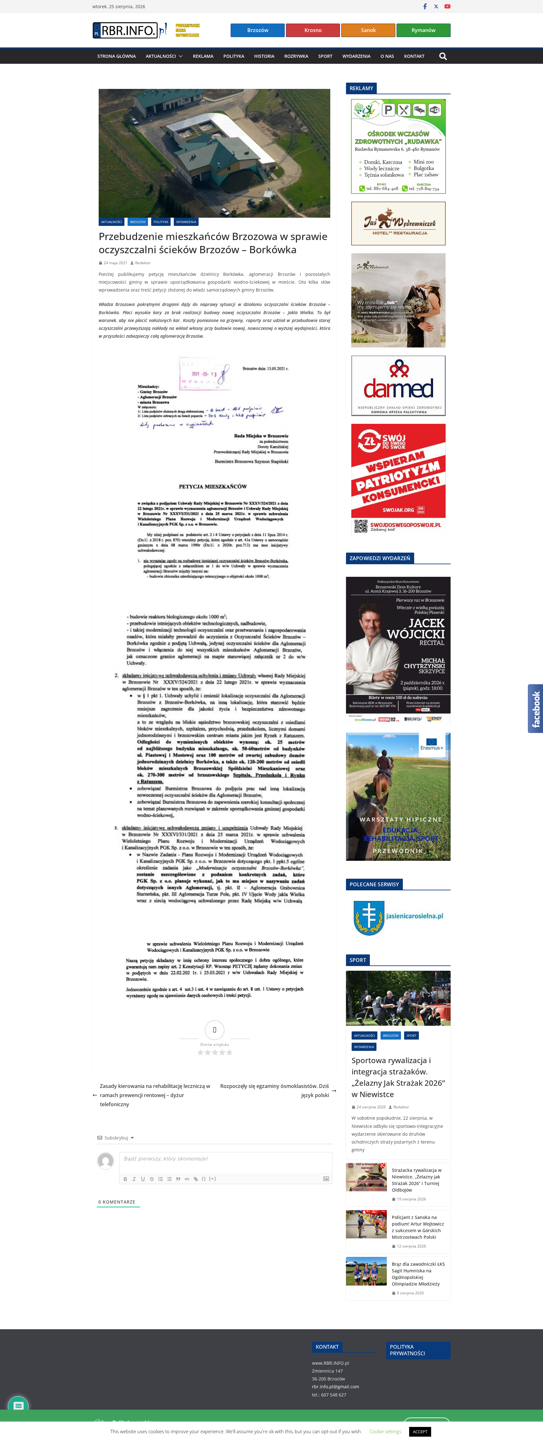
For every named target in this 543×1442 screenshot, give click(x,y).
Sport (325, 56)
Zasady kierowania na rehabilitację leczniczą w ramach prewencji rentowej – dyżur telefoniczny (155, 1095)
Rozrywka (296, 56)
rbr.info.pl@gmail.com (335, 1387)
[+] (212, 1178)
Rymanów (424, 30)
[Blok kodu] (187, 1179)
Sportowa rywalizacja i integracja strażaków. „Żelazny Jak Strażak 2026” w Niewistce (398, 1077)
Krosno (313, 30)
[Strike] (151, 1179)
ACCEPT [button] (420, 1431)
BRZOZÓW (137, 222)
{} (204, 1178)
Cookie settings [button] (385, 1431)
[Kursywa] (134, 1179)
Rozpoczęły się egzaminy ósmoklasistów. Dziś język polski (274, 1091)
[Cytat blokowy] (178, 1179)
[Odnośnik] (195, 1179)
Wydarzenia (356, 56)
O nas (387, 56)
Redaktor (143, 262)
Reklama (203, 56)
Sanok (368, 30)
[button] (179, 56)
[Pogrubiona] (125, 1179)
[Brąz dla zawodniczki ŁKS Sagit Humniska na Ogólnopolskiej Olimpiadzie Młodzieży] (366, 1278)
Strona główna (116, 56)
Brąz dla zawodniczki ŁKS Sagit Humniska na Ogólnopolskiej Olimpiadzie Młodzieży (418, 1274)
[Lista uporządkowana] (160, 1179)
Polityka (233, 56)
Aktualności (161, 56)
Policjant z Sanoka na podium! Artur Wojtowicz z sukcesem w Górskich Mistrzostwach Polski (418, 1227)
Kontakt (414, 56)
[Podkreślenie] (143, 1179)
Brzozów (257, 30)
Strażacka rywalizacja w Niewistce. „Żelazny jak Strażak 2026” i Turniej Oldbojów (417, 1180)
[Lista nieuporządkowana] (169, 1179)
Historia (264, 56)
